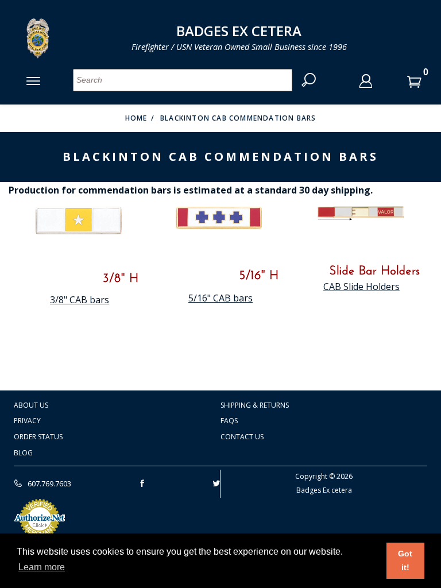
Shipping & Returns (254, 405)
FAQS (229, 420)
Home (136, 118)
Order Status (38, 437)
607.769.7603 (48, 483)
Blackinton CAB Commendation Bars (238, 118)
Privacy (27, 420)
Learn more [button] (41, 567)
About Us (31, 405)
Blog (23, 453)
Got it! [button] (405, 560)
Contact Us (242, 437)
